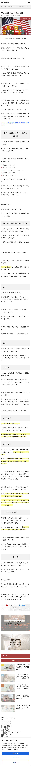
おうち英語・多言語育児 (6, 726)
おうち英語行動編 (5, 727)
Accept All (15, 753)
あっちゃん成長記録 (5, 725)
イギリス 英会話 (4, 728)
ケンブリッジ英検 (5, 730)
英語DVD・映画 (4, 736)
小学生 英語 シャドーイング (7, 733)
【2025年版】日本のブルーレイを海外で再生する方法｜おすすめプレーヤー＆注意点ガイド (23, 667)
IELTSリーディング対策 (6, 723)
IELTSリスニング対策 (5, 722)
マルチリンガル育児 (5, 731)
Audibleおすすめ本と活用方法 (8, 718)
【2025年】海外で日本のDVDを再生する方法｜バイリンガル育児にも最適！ (22, 686)
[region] (15, 751)
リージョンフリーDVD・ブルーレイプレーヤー (11, 732)
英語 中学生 (17, 15)
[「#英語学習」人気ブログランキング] (12, 606)
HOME (4, 6)
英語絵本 (3, 737)
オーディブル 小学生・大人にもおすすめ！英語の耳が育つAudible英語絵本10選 (22, 676)
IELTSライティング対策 (6, 721)
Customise (15, 758)
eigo (16, 6)
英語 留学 (3, 735)
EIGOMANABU (5, 2)
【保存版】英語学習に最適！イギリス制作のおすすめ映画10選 (22, 696)
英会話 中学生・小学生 (24, 6)
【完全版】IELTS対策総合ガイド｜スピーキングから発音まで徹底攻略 (23, 707)
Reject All (15, 762)
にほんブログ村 (15, 607)
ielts (2, 720)
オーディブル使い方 (5, 729)
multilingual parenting (6, 724)
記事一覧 (10, 6)
